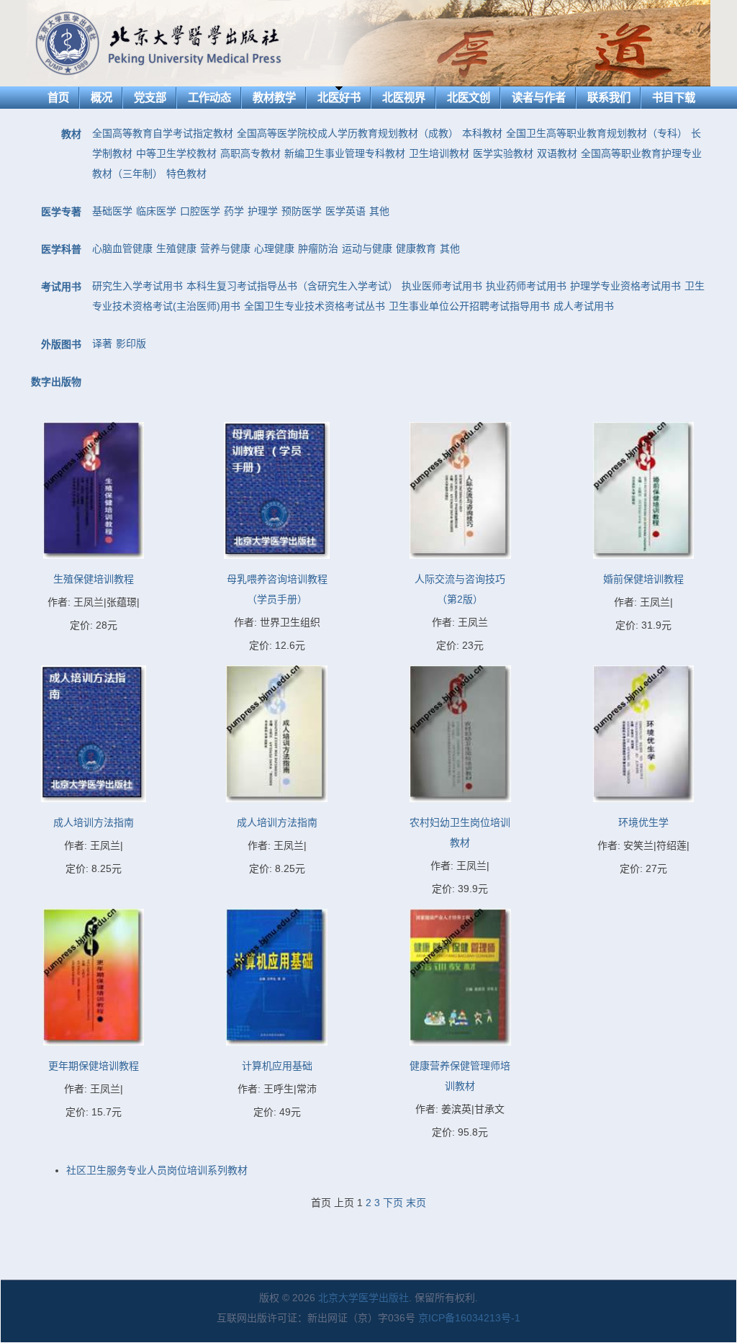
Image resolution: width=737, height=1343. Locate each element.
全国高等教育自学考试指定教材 (162, 133)
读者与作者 (539, 97)
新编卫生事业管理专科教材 (344, 153)
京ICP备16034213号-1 (469, 1318)
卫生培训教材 (439, 153)
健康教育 (416, 248)
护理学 (263, 211)
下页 (393, 1202)
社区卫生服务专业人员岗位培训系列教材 (157, 1170)
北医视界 (403, 97)
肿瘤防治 (318, 248)
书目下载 (673, 97)
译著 (102, 343)
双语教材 (557, 153)
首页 (58, 97)
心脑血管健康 (122, 248)
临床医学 (156, 211)
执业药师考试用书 (526, 286)
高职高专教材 (250, 153)
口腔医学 (200, 211)
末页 (416, 1202)
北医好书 (339, 97)
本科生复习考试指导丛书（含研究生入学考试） (292, 286)
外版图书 (61, 344)
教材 (71, 134)
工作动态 (209, 97)
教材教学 (274, 97)
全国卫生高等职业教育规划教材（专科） (596, 133)
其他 (379, 211)
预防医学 (301, 211)
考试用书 (61, 286)
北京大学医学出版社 (363, 1297)
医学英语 (345, 211)
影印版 (131, 343)
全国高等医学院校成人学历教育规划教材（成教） (347, 133)
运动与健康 (367, 248)
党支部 (150, 97)
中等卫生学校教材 (176, 153)
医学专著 (61, 211)
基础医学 (112, 211)
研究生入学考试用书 (137, 286)
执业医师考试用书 (442, 286)
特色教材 (186, 173)
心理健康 (274, 248)
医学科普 (61, 249)
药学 (234, 211)
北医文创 (468, 97)
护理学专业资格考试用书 (625, 286)
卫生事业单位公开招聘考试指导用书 (469, 306)
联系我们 (608, 97)
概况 (101, 97)
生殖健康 (176, 248)
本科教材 (482, 133)
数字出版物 (56, 381)
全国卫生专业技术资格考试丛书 (314, 306)
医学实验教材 (503, 153)
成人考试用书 (583, 306)
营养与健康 (225, 248)
